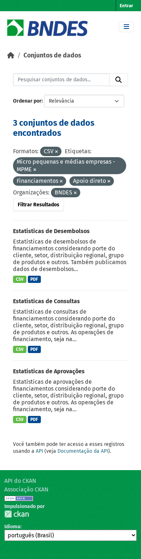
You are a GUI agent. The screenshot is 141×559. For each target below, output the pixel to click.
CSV (20, 279)
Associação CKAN (26, 489)
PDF (34, 279)
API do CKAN (20, 480)
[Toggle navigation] (126, 27)
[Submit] (118, 79)
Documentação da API (82, 451)
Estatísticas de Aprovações (49, 371)
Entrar (126, 5)
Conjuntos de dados (52, 55)
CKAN (16, 514)
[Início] (10, 55)
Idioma (12, 527)
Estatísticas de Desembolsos (51, 231)
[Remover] (56, 152)
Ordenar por (27, 101)
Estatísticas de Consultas (46, 301)
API (39, 451)
